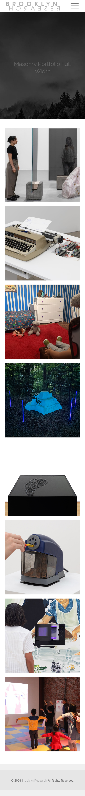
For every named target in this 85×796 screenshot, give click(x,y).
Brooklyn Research (34, 780)
